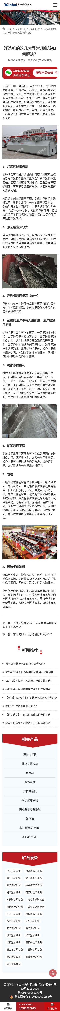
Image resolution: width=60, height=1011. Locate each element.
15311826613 (27, 1008)
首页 (9, 29)
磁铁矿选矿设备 (36, 899)
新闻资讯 (21, 29)
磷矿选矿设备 (14, 878)
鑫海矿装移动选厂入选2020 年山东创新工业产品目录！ (29, 625)
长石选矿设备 (14, 942)
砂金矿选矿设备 (34, 885)
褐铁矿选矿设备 (15, 906)
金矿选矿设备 (14, 871)
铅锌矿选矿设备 (34, 914)
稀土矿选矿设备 (34, 878)
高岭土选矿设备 (34, 956)
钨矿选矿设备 (14, 928)
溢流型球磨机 (30, 800)
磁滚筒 (30, 818)
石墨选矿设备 (14, 921)
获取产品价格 (44, 72)
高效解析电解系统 (30, 809)
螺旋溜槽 (30, 782)
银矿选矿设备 (14, 885)
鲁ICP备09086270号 (30, 992)
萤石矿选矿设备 (34, 942)
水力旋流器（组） (30, 827)
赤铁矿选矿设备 (15, 899)
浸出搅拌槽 (30, 754)
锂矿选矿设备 (14, 892)
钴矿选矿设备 (35, 949)
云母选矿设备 (33, 921)
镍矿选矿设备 (14, 935)
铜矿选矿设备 (14, 914)
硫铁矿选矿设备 (36, 906)
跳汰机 (30, 773)
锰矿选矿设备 (33, 935)
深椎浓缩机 (30, 791)
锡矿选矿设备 (14, 956)
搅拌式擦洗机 (30, 763)
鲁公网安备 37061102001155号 (33, 996)
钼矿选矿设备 (33, 928)
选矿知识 (35, 29)
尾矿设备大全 (14, 964)
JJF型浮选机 (30, 837)
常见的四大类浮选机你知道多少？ (27, 634)
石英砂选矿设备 (34, 892)
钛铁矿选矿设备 (34, 871)
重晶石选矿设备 (15, 949)
